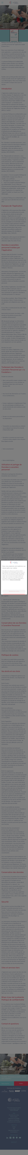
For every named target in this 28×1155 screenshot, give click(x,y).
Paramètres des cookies (14, 591)
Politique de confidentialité (15, 579)
